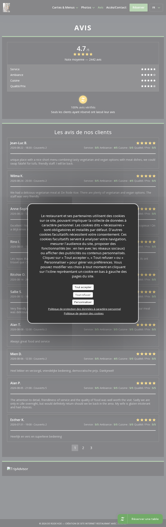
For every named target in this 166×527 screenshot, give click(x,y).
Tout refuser (83, 294)
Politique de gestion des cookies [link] (84, 313)
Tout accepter (83, 287)
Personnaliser (83, 302)
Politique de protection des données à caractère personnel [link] (84, 309)
